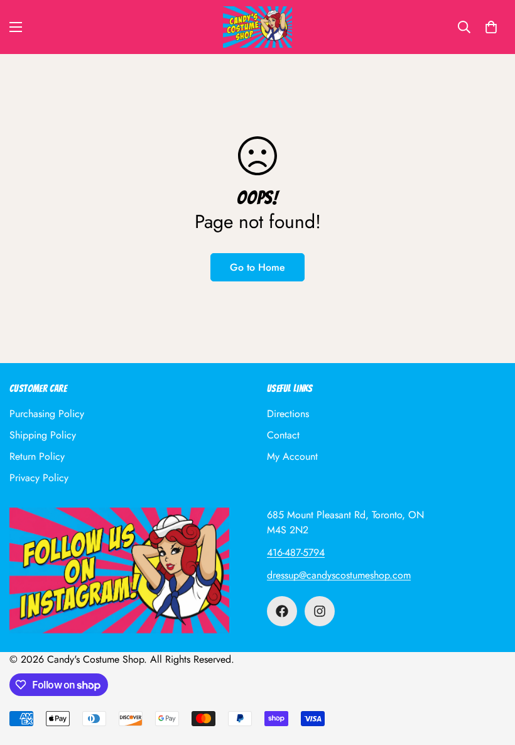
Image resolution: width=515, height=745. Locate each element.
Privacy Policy (38, 477)
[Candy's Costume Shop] (257, 27)
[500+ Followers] (282, 611)
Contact (283, 435)
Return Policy (37, 456)
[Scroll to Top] (490, 676)
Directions (288, 413)
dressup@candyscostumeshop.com (339, 575)
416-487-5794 (296, 552)
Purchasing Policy (46, 413)
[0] (491, 27)
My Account (292, 456)
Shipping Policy (42, 435)
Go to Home (257, 267)
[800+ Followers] (320, 611)
